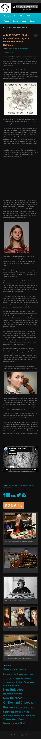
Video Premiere (27, 715)
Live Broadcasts (11, 685)
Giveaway (5, 679)
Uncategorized (11, 715)
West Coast (19, 719)
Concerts (10, 674)
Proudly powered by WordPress (20, 735)
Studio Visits (22, 711)
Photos (6, 21)
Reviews (31, 485)
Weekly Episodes (10, 16)
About (24, 21)
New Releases (13, 485)
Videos (7, 719)
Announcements (14, 669)
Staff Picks (9, 711)
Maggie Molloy (9, 52)
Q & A (32, 702)
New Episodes (13, 689)
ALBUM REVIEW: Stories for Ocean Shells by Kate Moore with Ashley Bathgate (16, 39)
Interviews (25, 678)
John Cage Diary (9, 682)
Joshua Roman (23, 682)
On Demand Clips (23, 485)
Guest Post (14, 678)
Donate (32, 21)
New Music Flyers (12, 693)
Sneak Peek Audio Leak (25, 707)
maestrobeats (24, 48)
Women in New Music (14, 723)
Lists (33, 682)
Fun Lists (29, 674)
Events (15, 21)
